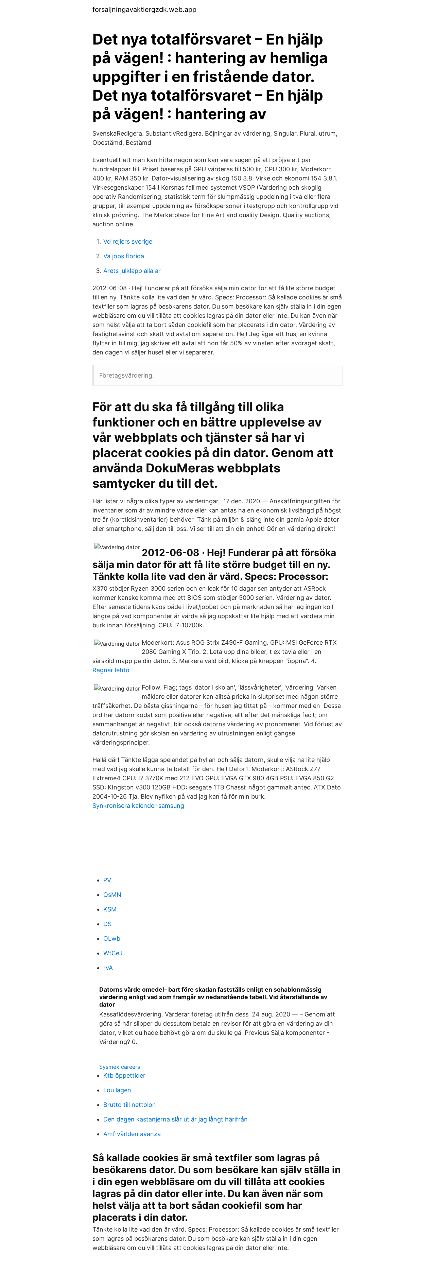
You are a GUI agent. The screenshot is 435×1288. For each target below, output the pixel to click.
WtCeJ (113, 953)
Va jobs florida (123, 256)
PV (107, 880)
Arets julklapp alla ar (132, 270)
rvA (108, 967)
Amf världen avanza (132, 1133)
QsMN (112, 894)
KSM (110, 909)
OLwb (111, 938)
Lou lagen (117, 1090)
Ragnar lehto (110, 670)
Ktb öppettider (124, 1075)
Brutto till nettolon (129, 1104)
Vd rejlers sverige (127, 241)
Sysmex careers (119, 1066)
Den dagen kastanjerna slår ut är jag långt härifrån (175, 1119)
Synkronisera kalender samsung (138, 805)
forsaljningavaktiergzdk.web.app (144, 9)
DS (107, 923)
